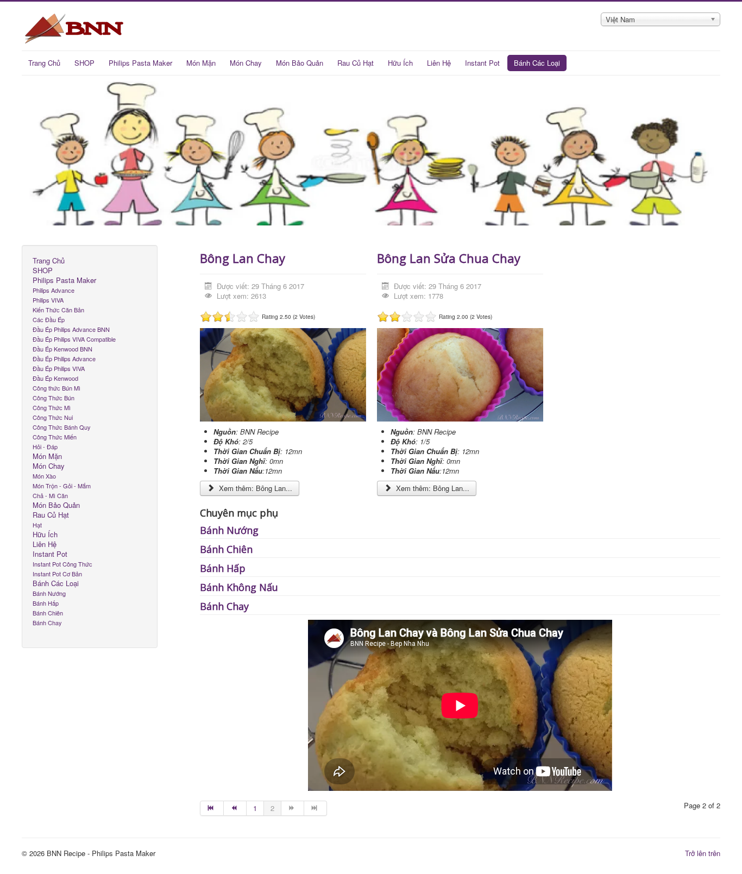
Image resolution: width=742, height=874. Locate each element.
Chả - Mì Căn (50, 495)
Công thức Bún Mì (56, 387)
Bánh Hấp (46, 603)
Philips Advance (53, 290)
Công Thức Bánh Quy (62, 427)
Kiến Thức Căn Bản (58, 309)
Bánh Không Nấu (239, 587)
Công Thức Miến (55, 436)
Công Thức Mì (52, 407)
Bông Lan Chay (242, 258)
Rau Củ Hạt (355, 63)
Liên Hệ (439, 63)
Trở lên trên (702, 853)
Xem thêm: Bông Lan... (254, 488)
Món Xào (44, 475)
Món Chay (246, 63)
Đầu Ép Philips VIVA (59, 368)
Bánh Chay (47, 622)
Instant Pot (482, 63)
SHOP (84, 63)
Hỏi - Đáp (45, 446)
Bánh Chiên (48, 612)
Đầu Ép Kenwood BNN (62, 348)
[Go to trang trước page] (235, 808)
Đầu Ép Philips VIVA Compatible (74, 339)
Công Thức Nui (53, 417)
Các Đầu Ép (49, 319)
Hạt (37, 524)
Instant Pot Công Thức (62, 563)
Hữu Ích (400, 63)
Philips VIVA (48, 299)
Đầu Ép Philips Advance (64, 358)
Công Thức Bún (53, 397)
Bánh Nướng (49, 593)
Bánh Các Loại (537, 63)
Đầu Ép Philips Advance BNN (71, 329)
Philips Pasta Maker (140, 63)
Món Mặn (201, 63)
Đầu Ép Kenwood (55, 378)
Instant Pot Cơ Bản (57, 573)
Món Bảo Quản (299, 63)
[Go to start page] (211, 808)
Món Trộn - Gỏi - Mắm (62, 485)
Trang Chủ (44, 63)
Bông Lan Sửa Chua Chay (448, 258)
